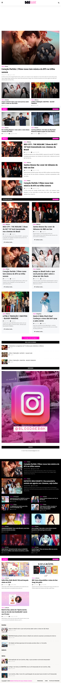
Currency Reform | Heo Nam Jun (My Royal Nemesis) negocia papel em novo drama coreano (43, 130)
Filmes (7, 269)
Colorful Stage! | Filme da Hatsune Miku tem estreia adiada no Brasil (44, 549)
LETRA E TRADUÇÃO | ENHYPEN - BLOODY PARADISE (42, 102)
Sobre (46, 680)
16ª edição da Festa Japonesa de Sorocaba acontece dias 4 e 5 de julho (27, 643)
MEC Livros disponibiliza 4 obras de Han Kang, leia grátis (45, 581)
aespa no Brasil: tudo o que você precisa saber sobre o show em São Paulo (15, 102)
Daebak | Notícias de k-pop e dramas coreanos (21, 680)
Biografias (39, 313)
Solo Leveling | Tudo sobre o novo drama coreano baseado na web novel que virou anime (44, 529)
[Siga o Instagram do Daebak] (30, 442)
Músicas (8, 224)
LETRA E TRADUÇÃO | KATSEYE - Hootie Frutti (20, 353)
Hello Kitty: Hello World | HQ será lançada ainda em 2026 (15, 581)
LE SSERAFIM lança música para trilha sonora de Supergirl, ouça (18, 507)
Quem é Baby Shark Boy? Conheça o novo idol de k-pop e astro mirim (45, 318)
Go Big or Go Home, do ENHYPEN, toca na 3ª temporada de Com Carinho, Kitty (29, 667)
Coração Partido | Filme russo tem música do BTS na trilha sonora (28, 70)
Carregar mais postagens (30, 338)
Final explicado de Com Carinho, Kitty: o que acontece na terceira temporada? (29, 659)
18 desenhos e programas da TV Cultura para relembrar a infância (26, 346)
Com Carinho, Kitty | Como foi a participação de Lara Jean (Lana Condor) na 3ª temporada (32, 674)
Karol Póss (6, 234)
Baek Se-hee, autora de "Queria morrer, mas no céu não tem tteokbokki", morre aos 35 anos (14, 612)
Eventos (38, 269)
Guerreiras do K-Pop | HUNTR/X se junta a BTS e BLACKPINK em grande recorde (20, 499)
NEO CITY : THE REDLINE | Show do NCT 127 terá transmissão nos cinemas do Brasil (40, 147)
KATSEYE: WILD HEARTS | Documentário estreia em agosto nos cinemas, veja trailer (41, 482)
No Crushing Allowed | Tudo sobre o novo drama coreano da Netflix (15, 130)
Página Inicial (40, 680)
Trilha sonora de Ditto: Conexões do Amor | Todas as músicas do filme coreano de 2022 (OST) (48, 508)
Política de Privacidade (54, 680)
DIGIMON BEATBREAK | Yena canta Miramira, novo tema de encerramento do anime (15, 529)
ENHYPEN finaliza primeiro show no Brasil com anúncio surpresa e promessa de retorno (32, 636)
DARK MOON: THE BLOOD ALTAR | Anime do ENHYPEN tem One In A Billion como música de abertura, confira (15, 549)
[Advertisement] (30, 17)
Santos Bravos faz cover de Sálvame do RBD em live (41, 166)
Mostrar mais (55, 109)
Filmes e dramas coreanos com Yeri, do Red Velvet (49, 499)
